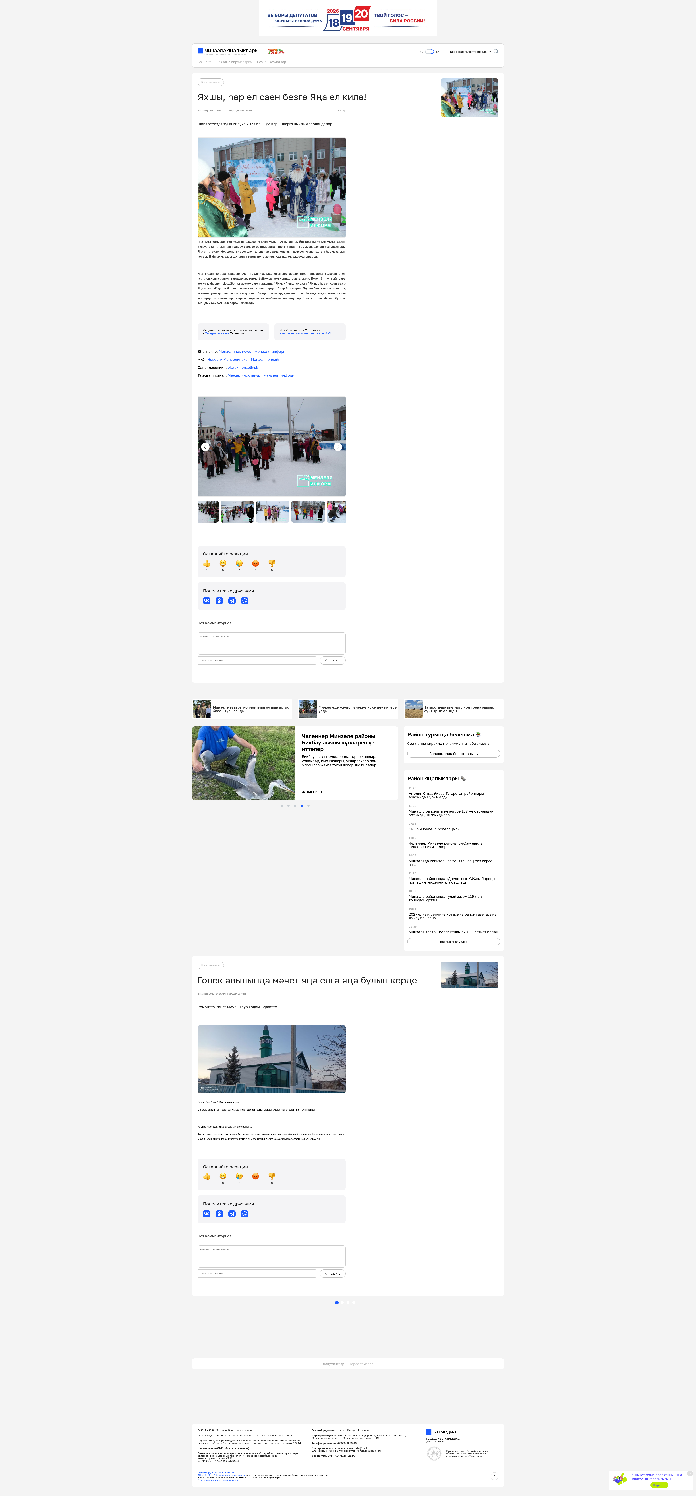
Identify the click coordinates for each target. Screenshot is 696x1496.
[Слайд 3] (295, 806)
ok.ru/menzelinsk (243, 367)
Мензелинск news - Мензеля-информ (252, 351)
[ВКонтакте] (206, 600)
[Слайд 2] (288, 806)
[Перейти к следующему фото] (338, 447)
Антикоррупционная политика (217, 1472)
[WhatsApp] (244, 600)
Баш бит (204, 62)
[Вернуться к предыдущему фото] (205, 447)
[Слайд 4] (302, 806)
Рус (420, 51)
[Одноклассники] (219, 600)
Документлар (333, 1364)
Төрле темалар (361, 1364)
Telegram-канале (217, 333)
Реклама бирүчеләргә (234, 62)
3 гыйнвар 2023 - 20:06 (210, 111)
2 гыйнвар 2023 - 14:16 (209, 994)
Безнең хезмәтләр (271, 62)
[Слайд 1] (282, 806)
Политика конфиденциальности (218, 1480)
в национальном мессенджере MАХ (305, 333)
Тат (438, 51)
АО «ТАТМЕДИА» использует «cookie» (221, 1474)
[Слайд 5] (308, 806)
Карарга (659, 1485)
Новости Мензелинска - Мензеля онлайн (243, 359)
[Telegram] (232, 600)
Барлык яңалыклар (453, 941)
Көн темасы (210, 82)
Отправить (332, 660)
